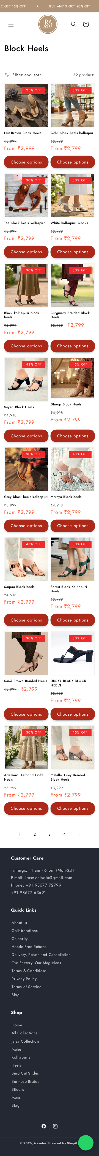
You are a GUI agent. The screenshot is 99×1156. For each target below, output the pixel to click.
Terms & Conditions (29, 971)
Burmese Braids (25, 1081)
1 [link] (20, 834)
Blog (16, 994)
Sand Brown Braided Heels (25, 681)
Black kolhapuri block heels (21, 315)
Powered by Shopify (63, 1143)
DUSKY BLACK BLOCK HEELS (68, 683)
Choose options (26, 162)
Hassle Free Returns (29, 946)
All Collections (24, 1033)
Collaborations (25, 930)
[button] (11, 24)
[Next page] (79, 834)
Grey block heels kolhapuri (26, 497)
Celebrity (20, 938)
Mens (16, 1097)
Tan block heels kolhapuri (25, 223)
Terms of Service (27, 986)
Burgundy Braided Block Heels (70, 315)
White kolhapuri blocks (69, 223)
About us (19, 922)
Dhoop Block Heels (66, 404)
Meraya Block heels (66, 497)
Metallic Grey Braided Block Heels (68, 777)
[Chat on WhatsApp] (86, 1142)
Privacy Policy (24, 978)
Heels (16, 1065)
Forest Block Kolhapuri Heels (69, 589)
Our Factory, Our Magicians (36, 963)
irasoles (40, 1143)
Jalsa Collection (25, 1041)
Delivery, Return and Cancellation (41, 954)
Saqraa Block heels (19, 587)
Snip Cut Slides (25, 1073)
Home (17, 1025)
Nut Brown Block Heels (23, 133)
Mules (17, 1049)
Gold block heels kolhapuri (73, 133)
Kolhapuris (21, 1057)
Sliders (18, 1089)
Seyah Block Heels (19, 407)
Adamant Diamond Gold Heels (23, 777)
